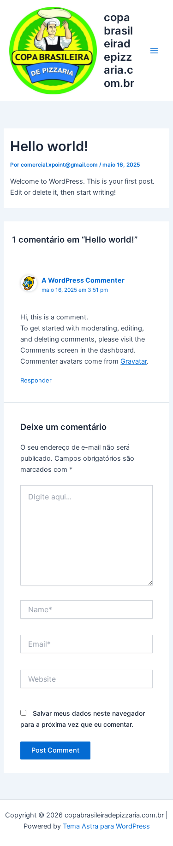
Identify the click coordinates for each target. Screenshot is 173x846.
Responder (36, 380)
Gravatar (133, 361)
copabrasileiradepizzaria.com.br (119, 50)
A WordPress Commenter (83, 280)
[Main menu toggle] (154, 50)
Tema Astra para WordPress (106, 826)
